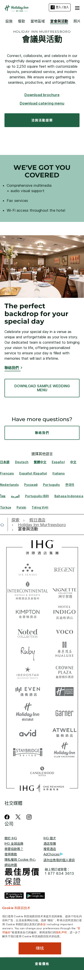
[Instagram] (29, 817)
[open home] (4, 524)
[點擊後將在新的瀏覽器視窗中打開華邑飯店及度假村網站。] (64, 652)
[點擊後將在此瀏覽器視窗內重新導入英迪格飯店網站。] (64, 612)
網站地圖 (10, 865)
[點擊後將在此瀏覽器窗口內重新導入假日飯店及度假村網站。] (27, 712)
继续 (40, 948)
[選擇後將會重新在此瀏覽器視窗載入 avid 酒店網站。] (27, 732)
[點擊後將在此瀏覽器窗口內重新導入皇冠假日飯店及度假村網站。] (64, 672)
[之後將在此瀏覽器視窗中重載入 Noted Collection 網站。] (27, 632)
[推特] (18, 817)
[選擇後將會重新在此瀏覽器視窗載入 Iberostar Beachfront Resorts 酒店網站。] (27, 672)
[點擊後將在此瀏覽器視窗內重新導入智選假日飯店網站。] (64, 692)
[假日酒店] (16, 8)
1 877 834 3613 (59, 873)
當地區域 (37, 21)
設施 (9, 21)
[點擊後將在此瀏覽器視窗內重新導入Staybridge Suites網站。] (27, 752)
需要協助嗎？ (13, 849)
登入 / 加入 (62, 7)
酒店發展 (49, 843)
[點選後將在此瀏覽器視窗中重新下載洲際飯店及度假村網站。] (27, 590)
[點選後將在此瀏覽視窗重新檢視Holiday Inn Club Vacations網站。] (64, 752)
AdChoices (51, 854)
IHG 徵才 (49, 838)
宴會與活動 (59, 21)
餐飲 (21, 21)
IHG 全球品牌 (13, 843)
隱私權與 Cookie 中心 (20, 859)
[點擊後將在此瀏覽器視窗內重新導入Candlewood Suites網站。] (42, 772)
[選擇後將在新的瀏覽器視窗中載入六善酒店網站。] (27, 569)
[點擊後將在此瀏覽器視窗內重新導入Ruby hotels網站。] (27, 652)
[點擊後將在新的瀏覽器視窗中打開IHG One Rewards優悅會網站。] (42, 788)
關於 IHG (10, 838)
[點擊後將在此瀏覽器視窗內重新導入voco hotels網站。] (64, 632)
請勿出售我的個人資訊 (59, 860)
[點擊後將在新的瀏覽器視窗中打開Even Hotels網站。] (27, 692)
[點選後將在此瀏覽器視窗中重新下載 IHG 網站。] (42, 547)
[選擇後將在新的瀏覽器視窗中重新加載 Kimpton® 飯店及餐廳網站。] (27, 612)
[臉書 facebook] (7, 817)
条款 (43, 924)
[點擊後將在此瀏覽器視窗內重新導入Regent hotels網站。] (64, 569)
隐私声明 (61, 932)
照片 (77, 21)
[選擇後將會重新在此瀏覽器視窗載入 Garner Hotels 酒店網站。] (64, 712)
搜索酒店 (49, 849)
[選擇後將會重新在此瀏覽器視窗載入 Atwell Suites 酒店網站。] (64, 732)
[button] (77, 7)
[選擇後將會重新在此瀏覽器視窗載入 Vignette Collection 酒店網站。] (64, 589)
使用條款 (10, 854)
